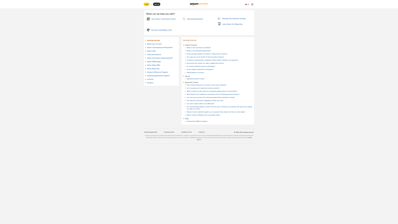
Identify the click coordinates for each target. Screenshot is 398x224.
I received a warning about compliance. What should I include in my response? (212, 60)
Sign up (156, 4)
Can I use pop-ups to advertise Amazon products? (203, 88)
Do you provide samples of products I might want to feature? (207, 54)
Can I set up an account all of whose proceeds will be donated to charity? (211, 97)
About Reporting (153, 68)
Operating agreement (150, 132)
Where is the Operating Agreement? (199, 51)
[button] (247, 4)
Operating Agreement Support (158, 76)
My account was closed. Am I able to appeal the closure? (205, 63)
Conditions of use (186, 132)
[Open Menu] (251, 4)
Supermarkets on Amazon (195, 72)
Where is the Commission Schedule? (199, 47)
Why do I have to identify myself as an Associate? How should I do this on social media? (216, 112)
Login (146, 4)
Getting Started (153, 40)
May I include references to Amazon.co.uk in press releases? (206, 85)
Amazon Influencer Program (157, 72)
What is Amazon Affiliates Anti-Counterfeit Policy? (203, 115)
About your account (154, 44)
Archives (150, 79)
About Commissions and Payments (160, 47)
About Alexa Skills (153, 65)
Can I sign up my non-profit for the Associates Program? (205, 57)
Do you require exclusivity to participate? (200, 69)
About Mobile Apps (154, 61)
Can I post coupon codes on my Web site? (200, 103)
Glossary (150, 83)
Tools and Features (154, 54)
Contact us (201, 132)
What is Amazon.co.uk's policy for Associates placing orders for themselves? (212, 91)
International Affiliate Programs (197, 121)
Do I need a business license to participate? (201, 66)
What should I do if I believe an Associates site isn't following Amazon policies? (213, 94)
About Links (151, 51)
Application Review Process (195, 79)
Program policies (169, 132)
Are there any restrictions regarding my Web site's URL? (205, 100)
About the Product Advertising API (159, 58)
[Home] (199, 4)
